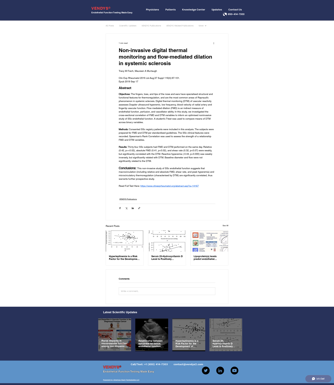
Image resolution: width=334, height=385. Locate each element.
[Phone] (225, 14)
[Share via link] (139, 208)
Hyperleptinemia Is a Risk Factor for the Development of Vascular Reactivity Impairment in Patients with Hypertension (124, 257)
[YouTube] (234, 370)
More (201, 25)
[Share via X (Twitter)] (126, 208)
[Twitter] (206, 370)
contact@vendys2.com (186, 364)
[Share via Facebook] (120, 208)
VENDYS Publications (151, 25)
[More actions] (213, 43)
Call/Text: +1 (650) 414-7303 (150, 364)
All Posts (110, 25)
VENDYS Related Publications (179, 25)
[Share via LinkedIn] (133, 208)
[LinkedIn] (220, 370)
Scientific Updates (127, 25)
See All (225, 225)
